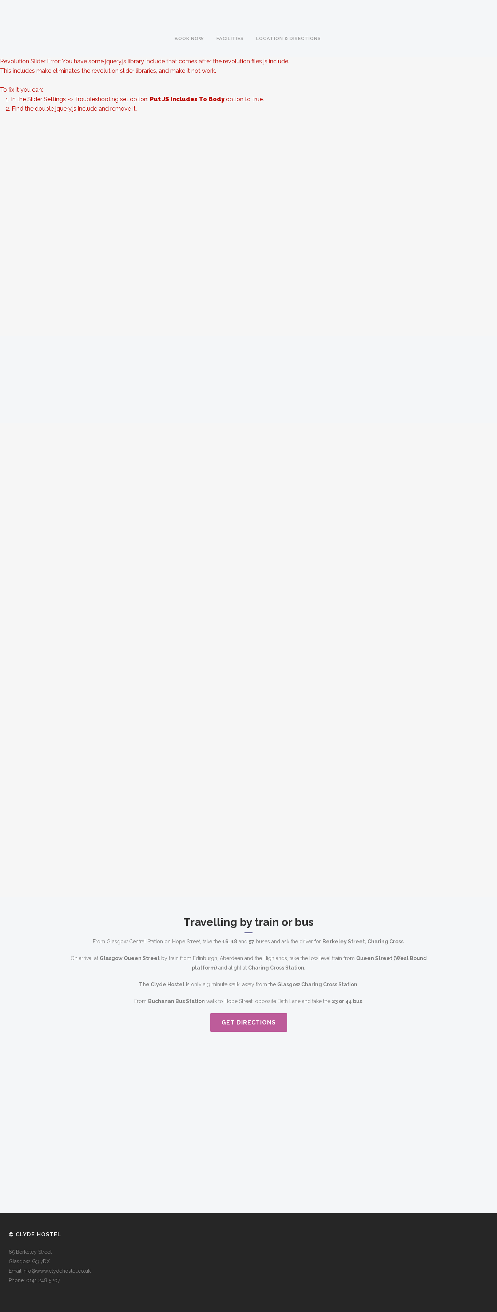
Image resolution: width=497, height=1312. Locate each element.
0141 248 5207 (43, 1280)
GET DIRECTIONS (249, 1022)
